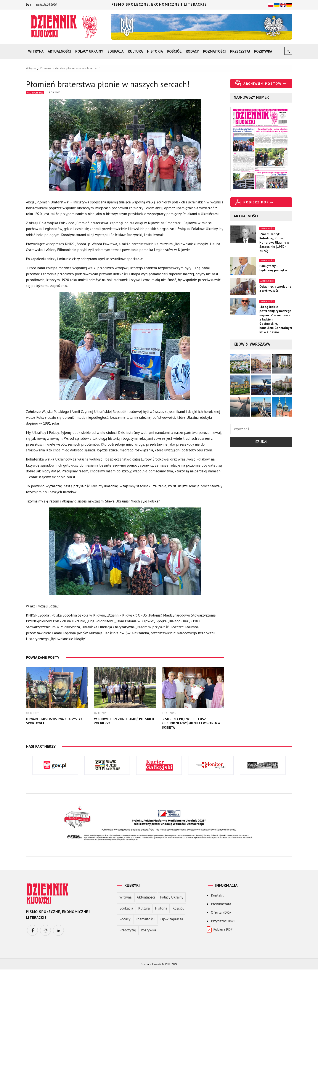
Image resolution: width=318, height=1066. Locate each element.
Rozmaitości (214, 51)
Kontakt (217, 895)
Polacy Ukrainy (89, 51)
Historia (155, 51)
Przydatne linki (222, 921)
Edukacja (116, 51)
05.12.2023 (101, 713)
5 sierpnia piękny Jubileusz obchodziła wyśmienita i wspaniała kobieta (191, 723)
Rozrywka (263, 51)
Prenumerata (221, 904)
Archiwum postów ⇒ (264, 83)
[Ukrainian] (277, 4)
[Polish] (271, 4)
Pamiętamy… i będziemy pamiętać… (274, 268)
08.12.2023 (32, 713)
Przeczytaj (240, 51)
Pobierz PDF (223, 929)
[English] (283, 4)
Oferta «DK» (221, 912)
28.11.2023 (169, 713)
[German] (289, 4)
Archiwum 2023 (35, 92)
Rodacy (192, 51)
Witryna (35, 51)
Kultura (135, 51)
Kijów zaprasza (171, 919)
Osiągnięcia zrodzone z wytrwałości (275, 288)
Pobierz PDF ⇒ (258, 202)
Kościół (174, 51)
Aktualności (59, 51)
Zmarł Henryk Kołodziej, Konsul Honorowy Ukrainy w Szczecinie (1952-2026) (274, 242)
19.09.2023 (54, 92)
